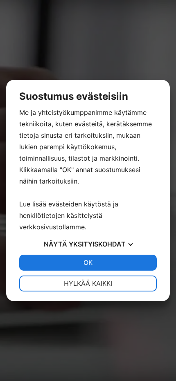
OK (88, 262)
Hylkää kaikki (88, 283)
